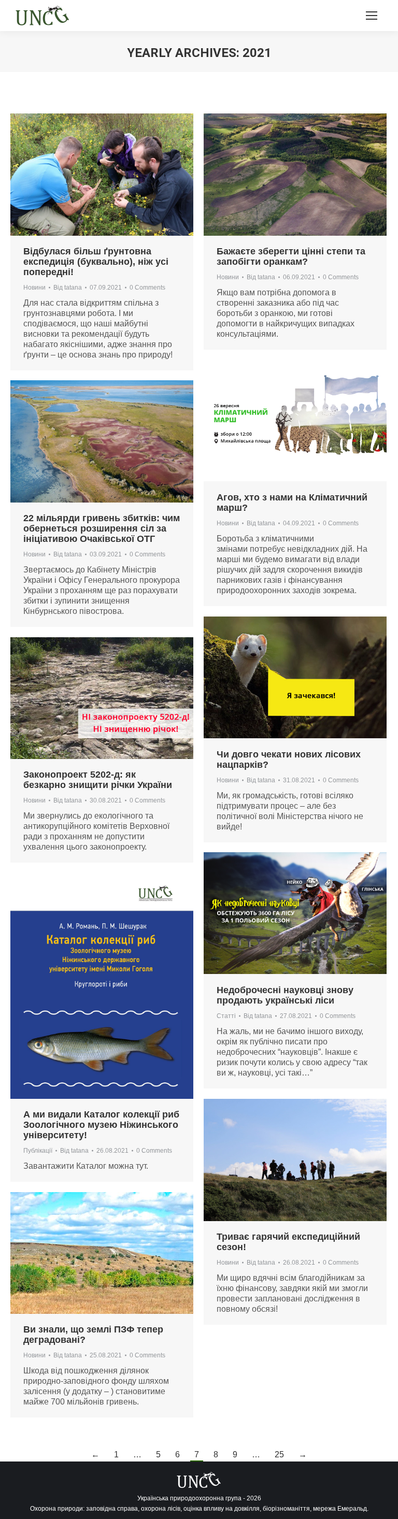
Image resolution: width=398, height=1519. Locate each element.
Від (67, 287)
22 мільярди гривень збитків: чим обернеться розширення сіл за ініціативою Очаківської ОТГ (101, 528)
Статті (226, 1016)
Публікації (37, 1150)
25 (279, 1454)
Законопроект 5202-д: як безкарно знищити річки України (97, 779)
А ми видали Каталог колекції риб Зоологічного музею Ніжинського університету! (101, 1124)
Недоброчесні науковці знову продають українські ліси (285, 995)
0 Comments (147, 287)
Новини (34, 287)
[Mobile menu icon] (371, 15)
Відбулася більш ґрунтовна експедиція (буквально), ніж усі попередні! (95, 261)
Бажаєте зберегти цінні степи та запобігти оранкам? (291, 256)
